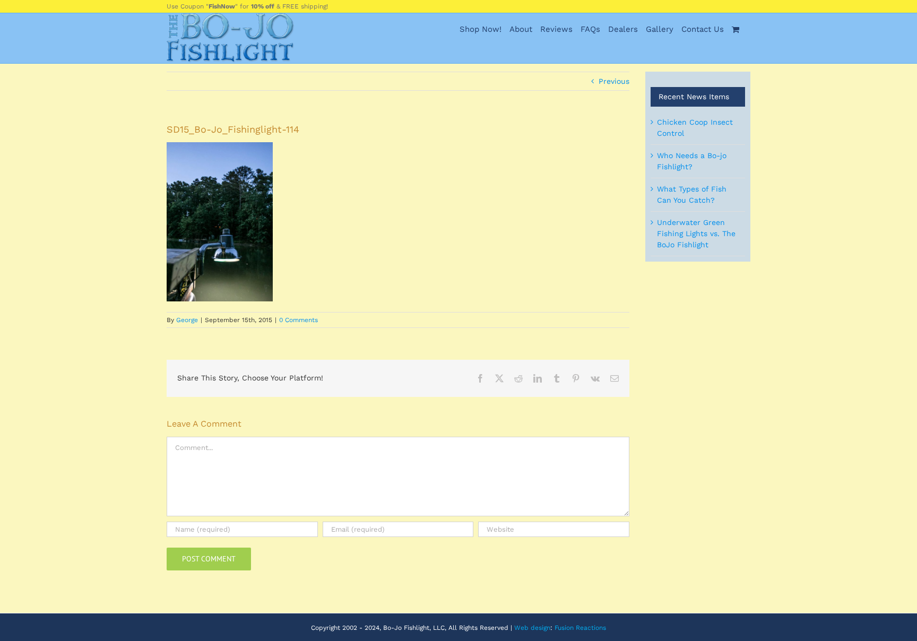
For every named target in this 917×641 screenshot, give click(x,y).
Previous (614, 81)
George (187, 320)
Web (521, 627)
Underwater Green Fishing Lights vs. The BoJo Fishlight (696, 233)
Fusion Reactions (580, 627)
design (540, 627)
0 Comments (298, 320)
